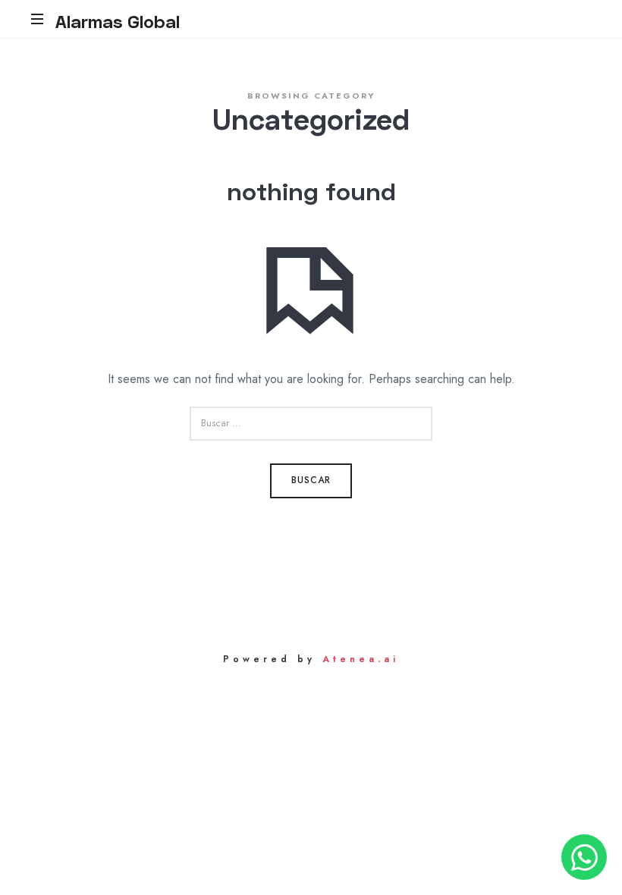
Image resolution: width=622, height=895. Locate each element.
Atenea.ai (360, 659)
